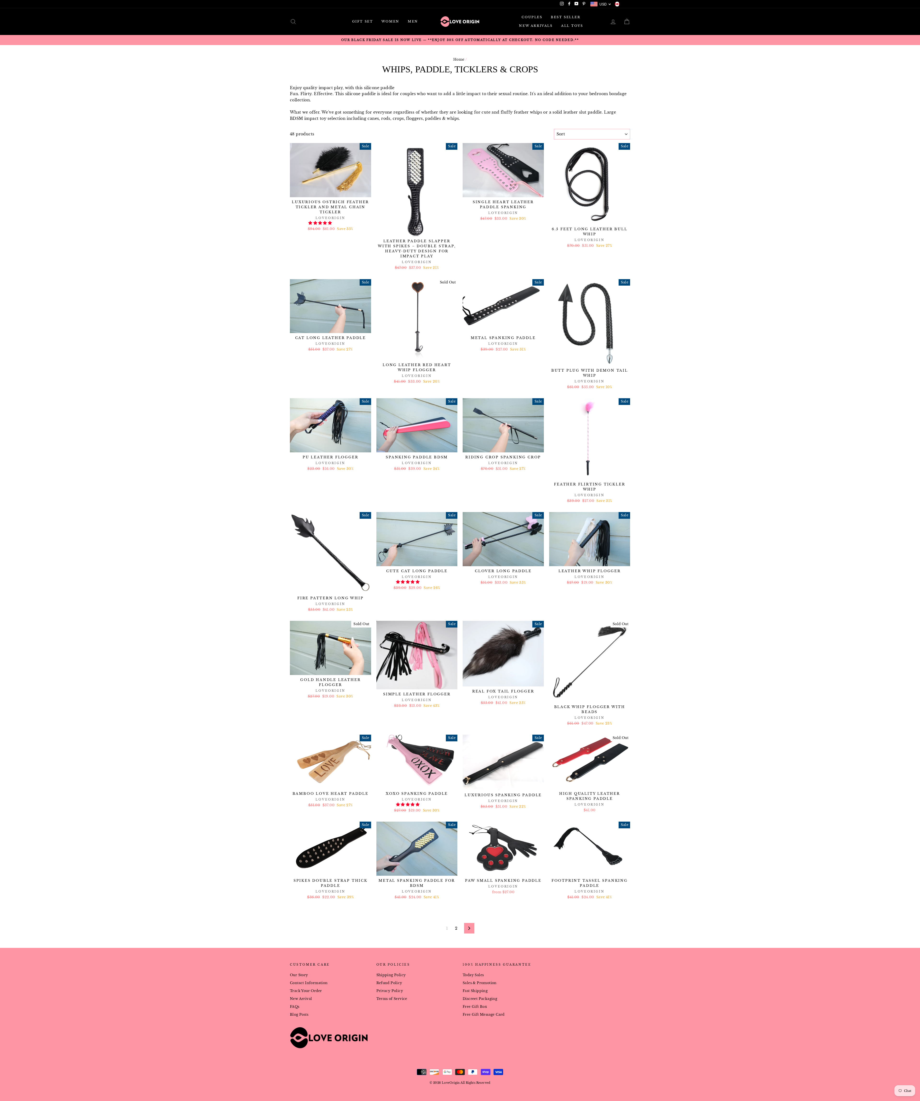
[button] (320, 222)
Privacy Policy (389, 991)
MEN (413, 21)
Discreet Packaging (480, 999)
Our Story (299, 975)
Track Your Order (306, 991)
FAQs (294, 1007)
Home (459, 60)
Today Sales (473, 975)
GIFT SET (362, 21)
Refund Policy (389, 983)
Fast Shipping (475, 991)
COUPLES (532, 17)
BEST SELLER (566, 17)
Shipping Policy (391, 975)
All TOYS (572, 26)
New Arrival (301, 999)
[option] (460, 40)
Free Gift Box (475, 1007)
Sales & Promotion (480, 983)
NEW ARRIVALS (535, 26)
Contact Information (309, 983)
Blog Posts (299, 1015)
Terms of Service (391, 999)
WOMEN (390, 21)
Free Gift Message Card (484, 1015)
